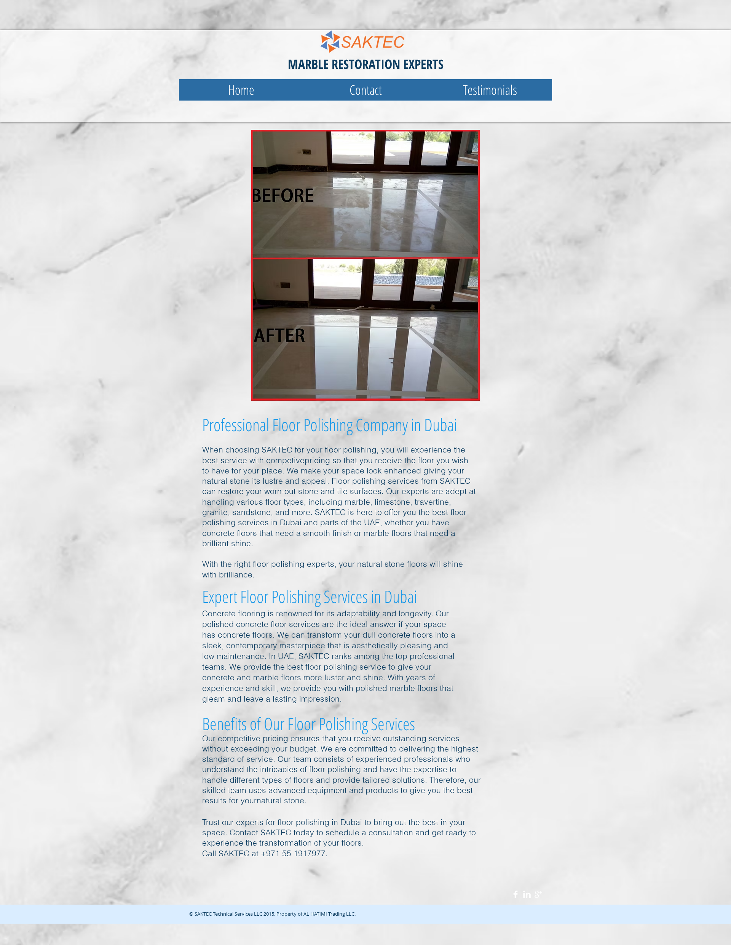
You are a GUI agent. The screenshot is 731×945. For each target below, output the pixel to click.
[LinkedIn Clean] (527, 894)
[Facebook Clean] (515, 894)
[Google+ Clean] (538, 894)
